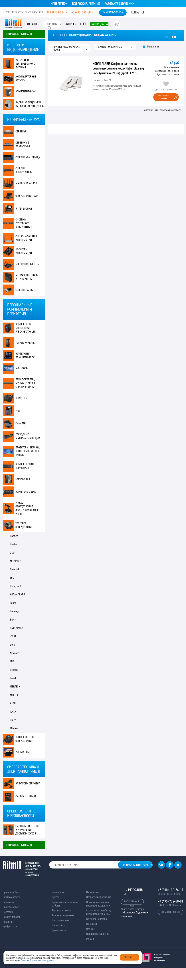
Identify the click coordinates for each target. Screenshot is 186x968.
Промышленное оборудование (25, 739)
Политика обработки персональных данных (98, 903)
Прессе (55, 897)
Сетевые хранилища (27, 157)
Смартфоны (22, 479)
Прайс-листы (59, 930)
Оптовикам (9, 902)
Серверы (20, 131)
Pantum (14, 536)
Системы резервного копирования (23, 223)
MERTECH (15, 686)
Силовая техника (25, 796)
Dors (12, 644)
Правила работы (11, 892)
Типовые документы (63, 915)
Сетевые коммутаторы (23, 170)
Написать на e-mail (132, 902)
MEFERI (14, 695)
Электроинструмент (27, 783)
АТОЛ (13, 703)
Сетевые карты (24, 290)
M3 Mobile (15, 561)
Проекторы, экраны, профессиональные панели (27, 451)
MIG (12, 661)
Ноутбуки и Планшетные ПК (25, 355)
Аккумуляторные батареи (25, 78)
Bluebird (14, 569)
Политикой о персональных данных (37, 960)
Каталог (32, 24)
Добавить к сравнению (166, 89)
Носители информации (23, 251)
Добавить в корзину (163, 97)
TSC (12, 577)
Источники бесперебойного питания (25, 63)
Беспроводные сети (27, 264)
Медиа (90, 938)
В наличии (153, 46)
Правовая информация (98, 897)
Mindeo (14, 728)
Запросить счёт (75, 24)
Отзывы (90, 929)
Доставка (8, 912)
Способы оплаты (11, 907)
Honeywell (15, 586)
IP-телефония (23, 208)
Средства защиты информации (26, 238)
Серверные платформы (22, 144)
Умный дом (22, 752)
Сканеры (20, 423)
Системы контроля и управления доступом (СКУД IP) (27, 829)
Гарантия (8, 921)
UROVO (13, 720)
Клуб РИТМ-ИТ (10, 926)
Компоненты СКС (25, 91)
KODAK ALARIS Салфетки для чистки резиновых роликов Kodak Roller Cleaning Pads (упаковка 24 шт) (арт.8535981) (118, 68)
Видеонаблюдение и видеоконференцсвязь (29, 104)
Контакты (137, 12)
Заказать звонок (113, 12)
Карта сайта (58, 925)
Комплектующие (25, 491)
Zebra (13, 603)
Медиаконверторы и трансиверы (26, 277)
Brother (14, 544)
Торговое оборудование (24, 525)
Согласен (129, 957)
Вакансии (91, 923)
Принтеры (21, 398)
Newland (14, 653)
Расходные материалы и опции (27, 436)
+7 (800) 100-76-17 (170, 890)
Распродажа (99, 24)
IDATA (13, 711)
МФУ (18, 410)
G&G (12, 552)
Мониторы (21, 368)
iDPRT (13, 636)
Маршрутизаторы (26, 183)
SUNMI (13, 619)
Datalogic (15, 611)
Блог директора (60, 920)
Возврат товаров (12, 917)
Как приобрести (11, 897)
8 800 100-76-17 (57, 12)
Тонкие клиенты (25, 342)
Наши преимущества (97, 933)
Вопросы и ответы (61, 910)
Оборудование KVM (26, 196)
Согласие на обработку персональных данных (98, 912)
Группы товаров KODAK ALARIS (66, 48)
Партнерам (58, 892)
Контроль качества (96, 919)
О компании (92, 892)
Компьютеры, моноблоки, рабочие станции (26, 327)
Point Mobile (16, 628)
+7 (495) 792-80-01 (83, 12)
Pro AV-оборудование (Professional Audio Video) (27, 508)
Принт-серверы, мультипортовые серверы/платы (25, 383)
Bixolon (14, 669)
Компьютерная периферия (24, 466)
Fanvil (13, 678)
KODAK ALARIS (17, 594)
